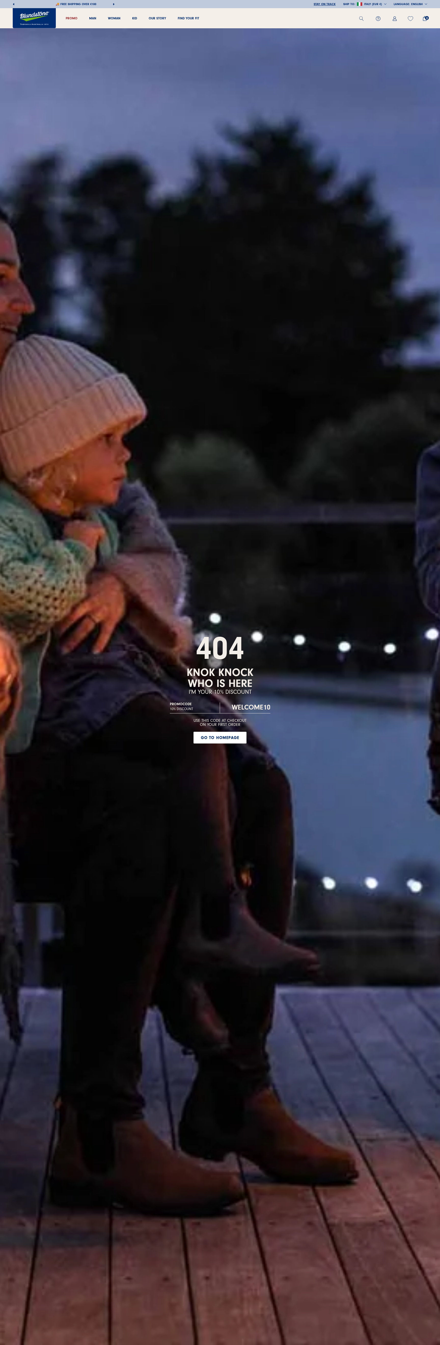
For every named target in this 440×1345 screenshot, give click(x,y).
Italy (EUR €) (373, 4)
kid (134, 18)
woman (114, 18)
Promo (71, 18)
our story (157, 18)
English (417, 4)
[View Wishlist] (411, 18)
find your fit (188, 18)
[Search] (363, 18)
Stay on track (325, 4)
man (92, 18)
